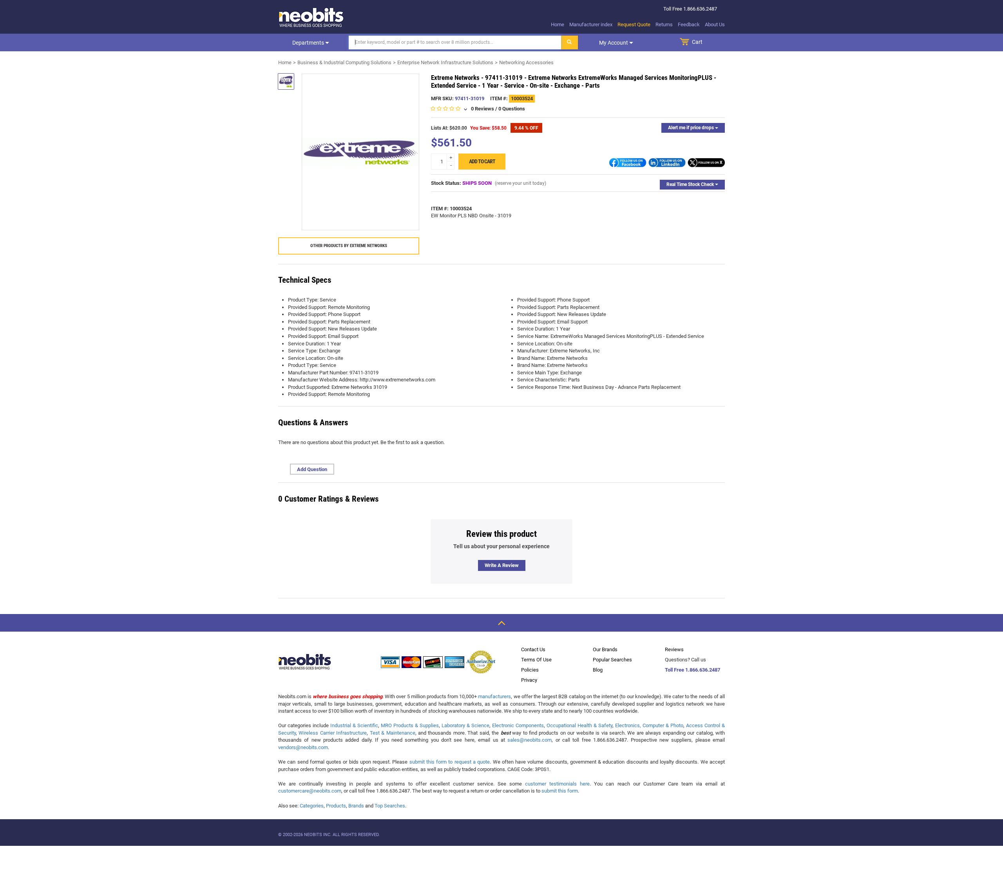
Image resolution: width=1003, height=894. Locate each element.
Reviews (674, 649)
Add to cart (482, 161)
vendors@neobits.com (303, 747)
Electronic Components (518, 725)
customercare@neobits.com (309, 791)
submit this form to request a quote (449, 762)
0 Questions (511, 109)
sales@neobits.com (529, 740)
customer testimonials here (557, 784)
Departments (308, 43)
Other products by (348, 245)
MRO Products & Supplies (410, 725)
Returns (664, 24)
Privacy (529, 680)
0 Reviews (482, 109)
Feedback (689, 24)
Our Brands (605, 649)
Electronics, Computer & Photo (649, 725)
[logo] (311, 17)
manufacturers (494, 696)
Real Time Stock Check (690, 184)
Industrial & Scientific (354, 725)
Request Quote (633, 24)
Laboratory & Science (465, 725)
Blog (598, 670)
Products (336, 806)
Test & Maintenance (392, 733)
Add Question (312, 469)
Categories (312, 806)
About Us (715, 24)
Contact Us (533, 649)
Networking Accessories (526, 62)
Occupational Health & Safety (579, 725)
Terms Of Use (536, 660)
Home (557, 24)
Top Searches (390, 806)
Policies (530, 670)
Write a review (502, 565)
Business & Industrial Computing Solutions (344, 62)
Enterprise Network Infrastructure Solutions (445, 62)
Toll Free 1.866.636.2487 (692, 670)
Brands (356, 806)
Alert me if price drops (691, 127)
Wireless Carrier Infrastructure (333, 733)
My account (614, 43)
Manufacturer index (590, 24)
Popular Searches (612, 660)
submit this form (559, 791)
